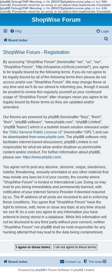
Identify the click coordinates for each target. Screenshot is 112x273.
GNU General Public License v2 (36, 132)
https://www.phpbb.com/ (42, 157)
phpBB (40, 270)
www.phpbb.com (50, 137)
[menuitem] (16, 31)
